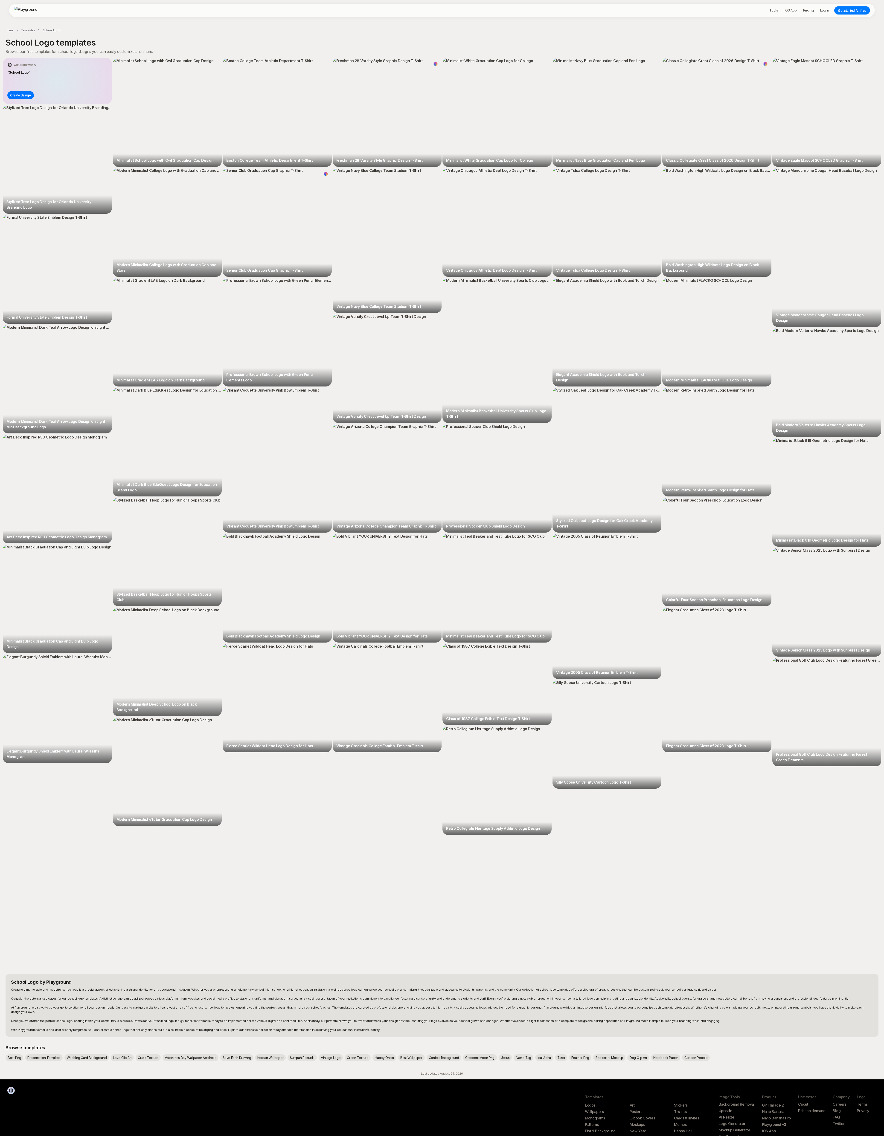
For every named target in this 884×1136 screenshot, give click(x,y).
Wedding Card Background (87, 1058)
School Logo (51, 30)
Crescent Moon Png (479, 1058)
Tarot (561, 1058)
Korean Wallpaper (270, 1058)
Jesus (505, 1058)
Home (10, 30)
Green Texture (357, 1058)
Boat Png (14, 1058)
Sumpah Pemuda (302, 1058)
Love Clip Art (122, 1058)
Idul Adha (544, 1058)
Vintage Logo (330, 1058)
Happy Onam (384, 1058)
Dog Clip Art (638, 1058)
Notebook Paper (665, 1058)
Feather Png (580, 1058)
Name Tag (523, 1058)
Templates (28, 30)
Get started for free (852, 10)
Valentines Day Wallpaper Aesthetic (190, 1058)
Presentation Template (43, 1058)
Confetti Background (444, 1058)
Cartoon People (696, 1058)
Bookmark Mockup (609, 1058)
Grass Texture (148, 1058)
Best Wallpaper (411, 1058)
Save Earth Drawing (237, 1058)
